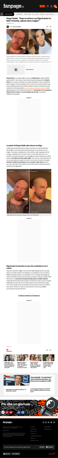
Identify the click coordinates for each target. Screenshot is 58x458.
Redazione (32, 438)
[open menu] (2, 14)
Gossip (37, 14)
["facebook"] (19, 412)
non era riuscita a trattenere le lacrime (35, 88)
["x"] (15, 412)
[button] (50, 26)
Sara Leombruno (17, 26)
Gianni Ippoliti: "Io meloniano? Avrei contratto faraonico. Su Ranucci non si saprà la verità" (41, 379)
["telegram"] (22, 412)
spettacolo (8, 14)
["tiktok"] (3, 412)
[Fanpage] (8, 422)
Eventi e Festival (50, 14)
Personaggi (8, 346)
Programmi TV (19, 14)
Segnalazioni (33, 429)
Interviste (42, 14)
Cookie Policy (33, 433)
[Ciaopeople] (51, 454)
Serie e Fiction (27, 14)
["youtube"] (11, 412)
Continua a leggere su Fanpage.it (29, 295)
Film (33, 14)
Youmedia (32, 426)
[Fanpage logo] (12, 6)
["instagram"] (7, 412)
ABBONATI (42, 6)
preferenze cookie (34, 440)
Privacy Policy (33, 431)
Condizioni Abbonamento (36, 435)
